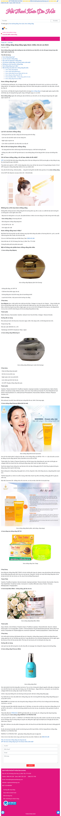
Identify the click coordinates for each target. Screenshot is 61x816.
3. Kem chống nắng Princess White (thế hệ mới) (16, 73)
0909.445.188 (4, 3)
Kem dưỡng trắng (14, 23)
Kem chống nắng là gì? (9, 57)
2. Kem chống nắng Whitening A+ (12, 71)
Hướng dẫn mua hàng (9, 789)
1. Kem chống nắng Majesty (11, 69)
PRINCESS (14, 713)
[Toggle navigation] (4, 38)
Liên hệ (31, 765)
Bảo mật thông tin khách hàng (11, 798)
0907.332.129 (16, 3)
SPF (2, 160)
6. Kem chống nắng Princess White (13, 78)
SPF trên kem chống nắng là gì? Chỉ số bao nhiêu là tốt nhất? (17, 741)
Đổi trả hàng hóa (7, 795)
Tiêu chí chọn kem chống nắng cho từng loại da (13, 740)
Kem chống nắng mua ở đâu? (10, 66)
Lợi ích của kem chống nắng (10, 58)
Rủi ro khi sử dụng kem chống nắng (12, 60)
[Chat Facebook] (58, 812)
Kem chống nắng (29, 23)
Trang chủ (3, 42)
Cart (6, 28)
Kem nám (21, 23)
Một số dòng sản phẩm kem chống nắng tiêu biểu (15, 67)
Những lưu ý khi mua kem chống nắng (13, 64)
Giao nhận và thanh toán (9, 792)
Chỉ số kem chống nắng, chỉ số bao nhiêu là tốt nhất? (16, 62)
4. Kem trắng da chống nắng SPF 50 (13, 75)
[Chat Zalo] (2, 812)
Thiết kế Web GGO (30, 814)
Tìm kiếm (55, 20)
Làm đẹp (10, 42)
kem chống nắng (35, 91)
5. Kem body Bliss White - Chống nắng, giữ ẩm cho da (17, 76)
